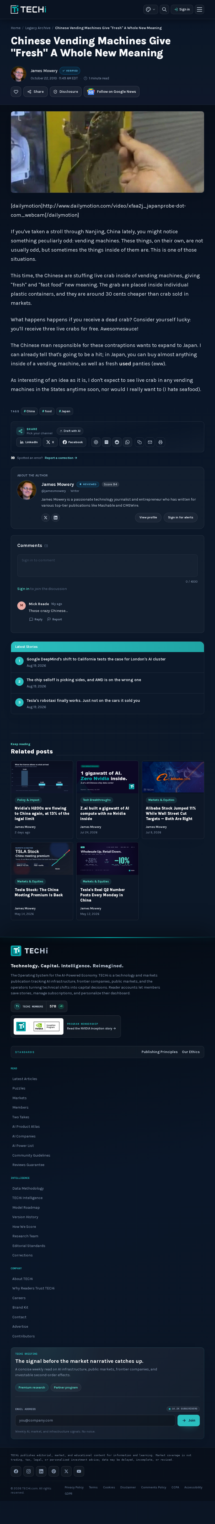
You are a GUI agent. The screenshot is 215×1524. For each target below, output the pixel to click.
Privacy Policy (74, 1487)
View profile (148, 517)
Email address (25, 1409)
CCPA (175, 1487)
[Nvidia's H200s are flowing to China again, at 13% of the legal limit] (42, 777)
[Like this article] (16, 91)
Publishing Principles (160, 1052)
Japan (64, 411)
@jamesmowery (53, 491)
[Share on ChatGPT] (96, 442)
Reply (38, 619)
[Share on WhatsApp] (127, 442)
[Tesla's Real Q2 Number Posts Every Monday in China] (107, 858)
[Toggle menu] (199, 9)
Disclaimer (128, 1487)
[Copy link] (139, 442)
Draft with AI (72, 431)
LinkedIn (31, 442)
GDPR (68, 1493)
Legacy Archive (37, 28)
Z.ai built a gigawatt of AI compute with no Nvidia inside (104, 813)
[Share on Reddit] (117, 442)
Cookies (109, 1487)
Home (15, 28)
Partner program (66, 1387)
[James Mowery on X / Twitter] (45, 517)
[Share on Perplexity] (106, 442)
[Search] (164, 9)
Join (191, 1420)
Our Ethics (191, 1052)
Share (39, 91)
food (47, 411)
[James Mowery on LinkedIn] (55, 517)
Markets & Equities (161, 800)
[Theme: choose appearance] (150, 9)
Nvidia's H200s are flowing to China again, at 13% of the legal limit (42, 813)
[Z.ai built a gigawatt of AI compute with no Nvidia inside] (107, 777)
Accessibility (193, 1487)
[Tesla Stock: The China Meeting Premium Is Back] (42, 858)
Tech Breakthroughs (97, 800)
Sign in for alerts (180, 517)
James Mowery (44, 70)
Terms (93, 1487)
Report (57, 619)
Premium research (32, 1387)
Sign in (184, 9)
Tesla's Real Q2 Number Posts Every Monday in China (102, 895)
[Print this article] (160, 442)
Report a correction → (61, 458)
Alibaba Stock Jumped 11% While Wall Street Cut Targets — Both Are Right (171, 813)
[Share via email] (150, 442)
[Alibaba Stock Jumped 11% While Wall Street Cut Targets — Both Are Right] (173, 777)
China (29, 411)
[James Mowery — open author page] (18, 74)
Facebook (75, 442)
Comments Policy (153, 1487)
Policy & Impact (28, 800)
